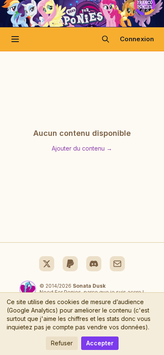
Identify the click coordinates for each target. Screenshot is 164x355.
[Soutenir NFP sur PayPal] (70, 263)
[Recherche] (105, 39)
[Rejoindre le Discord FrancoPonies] (93, 263)
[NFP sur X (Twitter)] (46, 263)
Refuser (62, 343)
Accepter (100, 343)
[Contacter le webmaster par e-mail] (117, 263)
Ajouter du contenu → (82, 148)
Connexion (137, 39)
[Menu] (15, 39)
